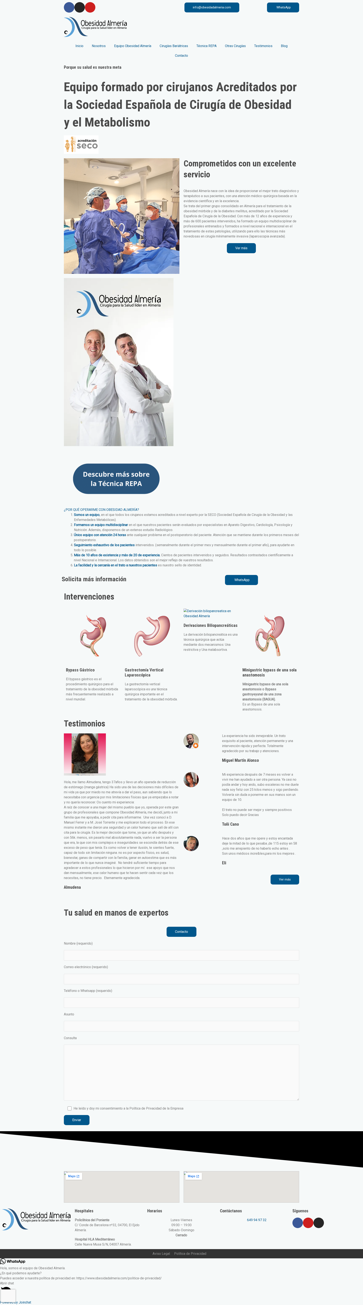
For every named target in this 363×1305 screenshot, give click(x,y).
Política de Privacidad (190, 1254)
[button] (181, 509)
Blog (284, 46)
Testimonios (263, 46)
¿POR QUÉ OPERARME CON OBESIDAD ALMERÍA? (101, 510)
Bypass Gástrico (80, 669)
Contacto (181, 56)
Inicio (79, 46)
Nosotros (99, 46)
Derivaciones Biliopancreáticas (211, 625)
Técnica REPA (206, 46)
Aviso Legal (161, 1254)
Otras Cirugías (235, 46)
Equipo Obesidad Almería (132, 46)
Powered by (15, 1302)
